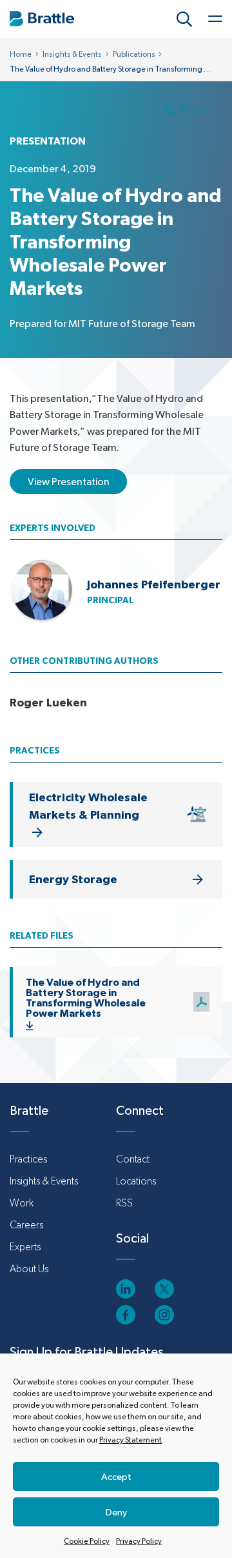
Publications (134, 54)
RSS (124, 1203)
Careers (26, 1225)
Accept (116, 1476)
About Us (29, 1269)
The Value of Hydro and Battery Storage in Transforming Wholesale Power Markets (86, 997)
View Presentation (69, 481)
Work (22, 1203)
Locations (136, 1181)
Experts (25, 1247)
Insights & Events (72, 54)
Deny (116, 1511)
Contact (133, 1159)
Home (21, 54)
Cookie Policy (87, 1541)
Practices (28, 1159)
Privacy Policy (139, 1541)
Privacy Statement (130, 1439)
